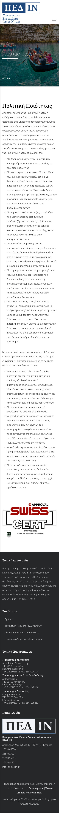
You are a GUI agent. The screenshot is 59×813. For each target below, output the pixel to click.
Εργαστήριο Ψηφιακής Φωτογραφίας (24, 639)
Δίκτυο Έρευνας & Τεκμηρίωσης (21, 632)
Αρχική (6, 78)
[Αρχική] (29, 6)
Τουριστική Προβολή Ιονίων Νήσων (23, 626)
